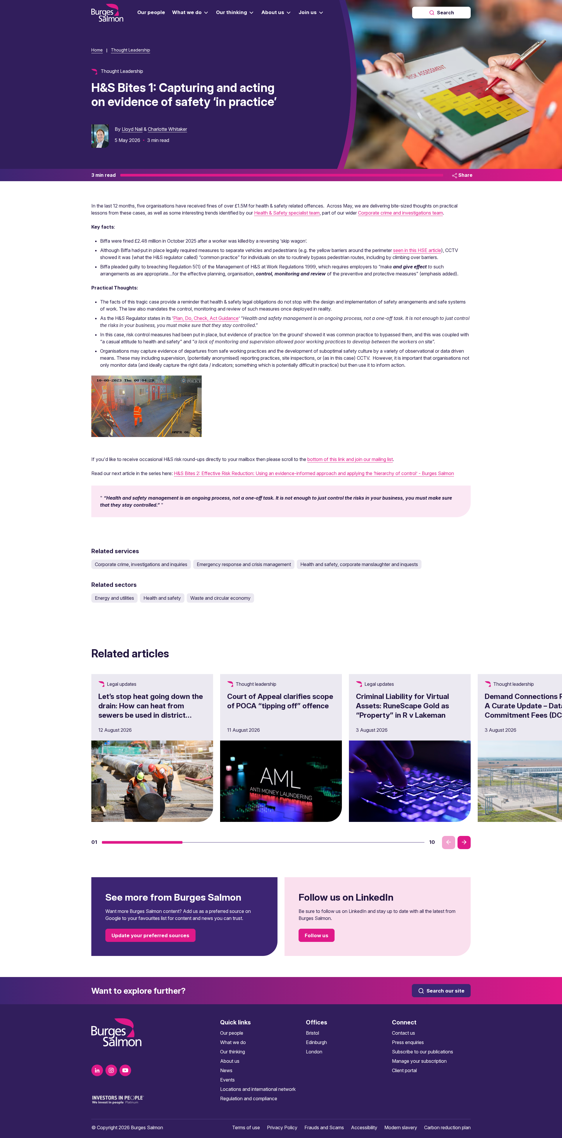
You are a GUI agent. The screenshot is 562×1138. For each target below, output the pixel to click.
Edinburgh (316, 1042)
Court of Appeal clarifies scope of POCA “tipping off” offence (280, 701)
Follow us (316, 935)
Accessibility (364, 1127)
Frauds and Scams (324, 1127)
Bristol (312, 1033)
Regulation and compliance (248, 1098)
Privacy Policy (282, 1127)
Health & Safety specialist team (287, 213)
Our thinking (232, 1052)
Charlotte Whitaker (167, 129)
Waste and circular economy (220, 598)
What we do (233, 1042)
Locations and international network (258, 1089)
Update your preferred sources (150, 935)
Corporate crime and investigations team (400, 213)
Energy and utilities (114, 598)
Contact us (403, 1033)
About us (229, 1061)
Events (227, 1080)
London (314, 1052)
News (226, 1070)
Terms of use (246, 1127)
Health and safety (162, 598)
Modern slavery (400, 1127)
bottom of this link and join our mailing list (350, 459)
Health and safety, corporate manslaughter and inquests (359, 564)
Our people (231, 1033)
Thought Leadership (130, 49)
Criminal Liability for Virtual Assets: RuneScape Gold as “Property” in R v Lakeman (402, 705)
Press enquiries (408, 1042)
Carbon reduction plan (447, 1127)
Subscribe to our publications (422, 1052)
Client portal (404, 1070)
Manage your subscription (419, 1061)
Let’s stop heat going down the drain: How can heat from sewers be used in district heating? (150, 710)
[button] (142, 842)
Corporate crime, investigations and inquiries (141, 564)
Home (97, 49)
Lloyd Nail (132, 129)
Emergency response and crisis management (244, 564)
